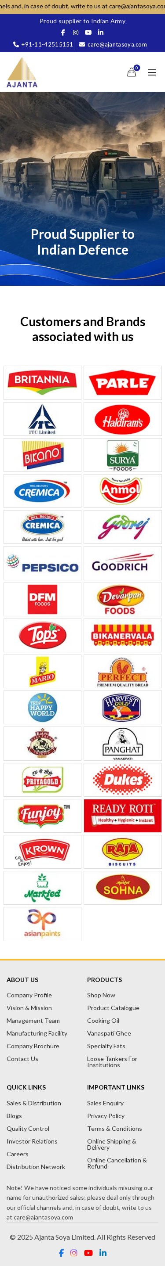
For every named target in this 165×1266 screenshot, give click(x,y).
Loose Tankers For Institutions (112, 1061)
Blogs (14, 1115)
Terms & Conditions (114, 1128)
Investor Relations (32, 1141)
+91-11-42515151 (47, 44)
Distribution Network (36, 1166)
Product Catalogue (113, 1007)
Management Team (33, 1020)
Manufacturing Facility (37, 1033)
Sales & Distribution (34, 1103)
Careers (18, 1154)
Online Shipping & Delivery (111, 1144)
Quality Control (28, 1128)
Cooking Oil (103, 1020)
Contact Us (22, 1058)
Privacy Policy (106, 1115)
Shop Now (101, 995)
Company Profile (29, 995)
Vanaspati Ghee (109, 1033)
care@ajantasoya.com (117, 44)
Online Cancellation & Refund (117, 1163)
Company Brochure (33, 1046)
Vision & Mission (29, 1007)
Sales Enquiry (105, 1103)
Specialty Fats (106, 1046)
